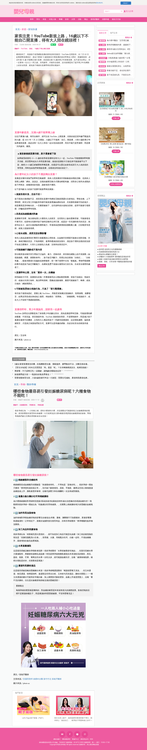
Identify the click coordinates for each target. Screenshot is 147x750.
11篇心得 (116, 151)
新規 (30, 48)
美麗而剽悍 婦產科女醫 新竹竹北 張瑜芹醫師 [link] (42, 679)
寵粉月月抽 (116, 19)
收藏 (61, 44)
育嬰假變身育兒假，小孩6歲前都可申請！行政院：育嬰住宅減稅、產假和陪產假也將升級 (52, 378)
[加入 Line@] (77, 734)
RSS (91, 739)
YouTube (24, 48)
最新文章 (102, 33)
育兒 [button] (38, 19)
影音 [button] (67, 19)
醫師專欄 (31, 384)
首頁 (17, 29)
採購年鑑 (105, 19)
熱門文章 (113, 33)
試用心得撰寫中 (116, 184)
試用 (73, 19)
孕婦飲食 (32, 405)
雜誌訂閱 (102, 266)
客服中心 (75, 739)
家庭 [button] (44, 19)
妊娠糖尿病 (23, 405)
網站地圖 (56, 739)
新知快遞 (32, 29)
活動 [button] (79, 19)
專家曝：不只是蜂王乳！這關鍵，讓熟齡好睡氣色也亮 (38, 371)
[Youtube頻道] (62, 734)
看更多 (127, 37)
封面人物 (52, 19)
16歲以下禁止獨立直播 (42, 48)
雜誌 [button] (86, 19)
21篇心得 (116, 118)
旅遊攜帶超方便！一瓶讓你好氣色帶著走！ (33, 374)
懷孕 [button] (31, 19)
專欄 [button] (60, 19)
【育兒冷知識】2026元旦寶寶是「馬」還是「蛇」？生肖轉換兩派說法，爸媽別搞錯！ (52, 367)
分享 (42, 400)
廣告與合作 (84, 739)
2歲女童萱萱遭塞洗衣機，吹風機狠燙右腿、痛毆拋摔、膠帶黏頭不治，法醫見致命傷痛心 (52, 364)
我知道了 (125, 3)
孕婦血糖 (41, 405)
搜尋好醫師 (95, 19)
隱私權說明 (99, 3)
